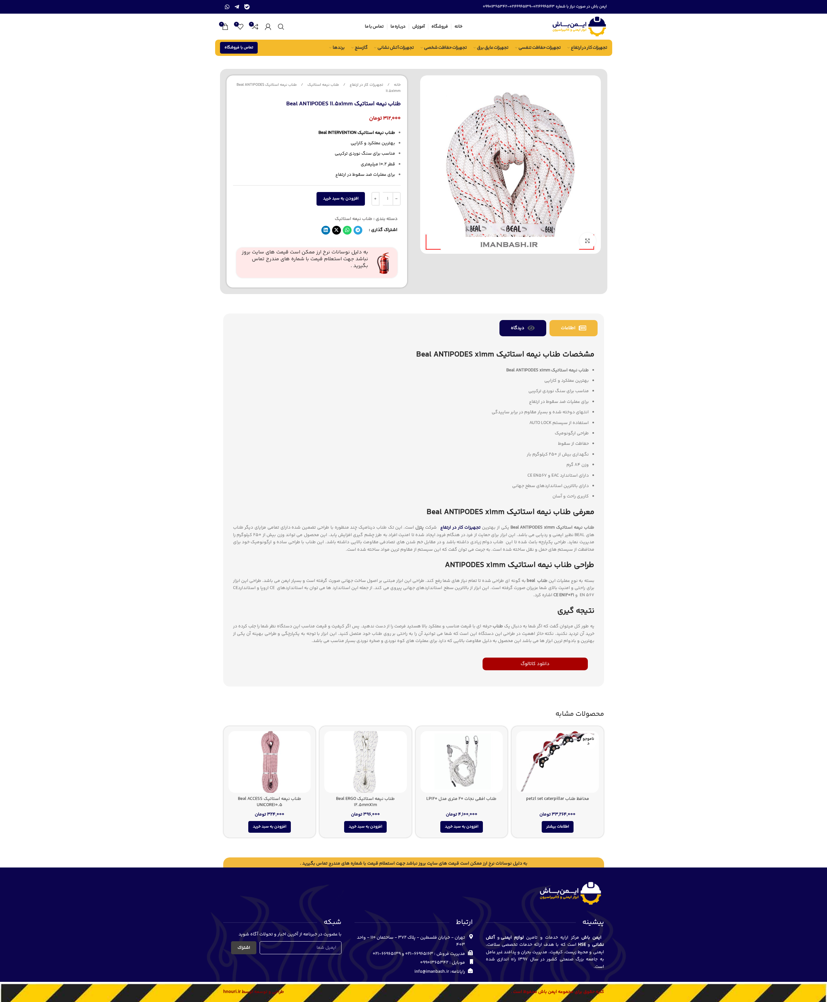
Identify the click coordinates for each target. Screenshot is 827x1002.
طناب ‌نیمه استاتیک (322, 85)
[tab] (573, 328)
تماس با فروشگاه (239, 48)
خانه (397, 85)
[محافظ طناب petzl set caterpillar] (557, 762)
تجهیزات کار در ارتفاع (366, 85)
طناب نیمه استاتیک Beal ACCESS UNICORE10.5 (269, 802)
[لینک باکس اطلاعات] (316, 263)
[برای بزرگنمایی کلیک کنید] (587, 241)
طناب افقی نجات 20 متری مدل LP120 (461, 799)
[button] (358, 230)
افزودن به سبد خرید (340, 198)
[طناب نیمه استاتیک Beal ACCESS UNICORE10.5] (269, 762)
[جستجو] (281, 26)
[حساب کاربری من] (268, 26)
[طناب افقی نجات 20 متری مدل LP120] (461, 762)
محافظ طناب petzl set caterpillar (557, 799)
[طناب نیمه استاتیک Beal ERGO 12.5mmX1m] (365, 762)
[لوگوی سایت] (578, 26)
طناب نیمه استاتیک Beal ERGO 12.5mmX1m (365, 802)
